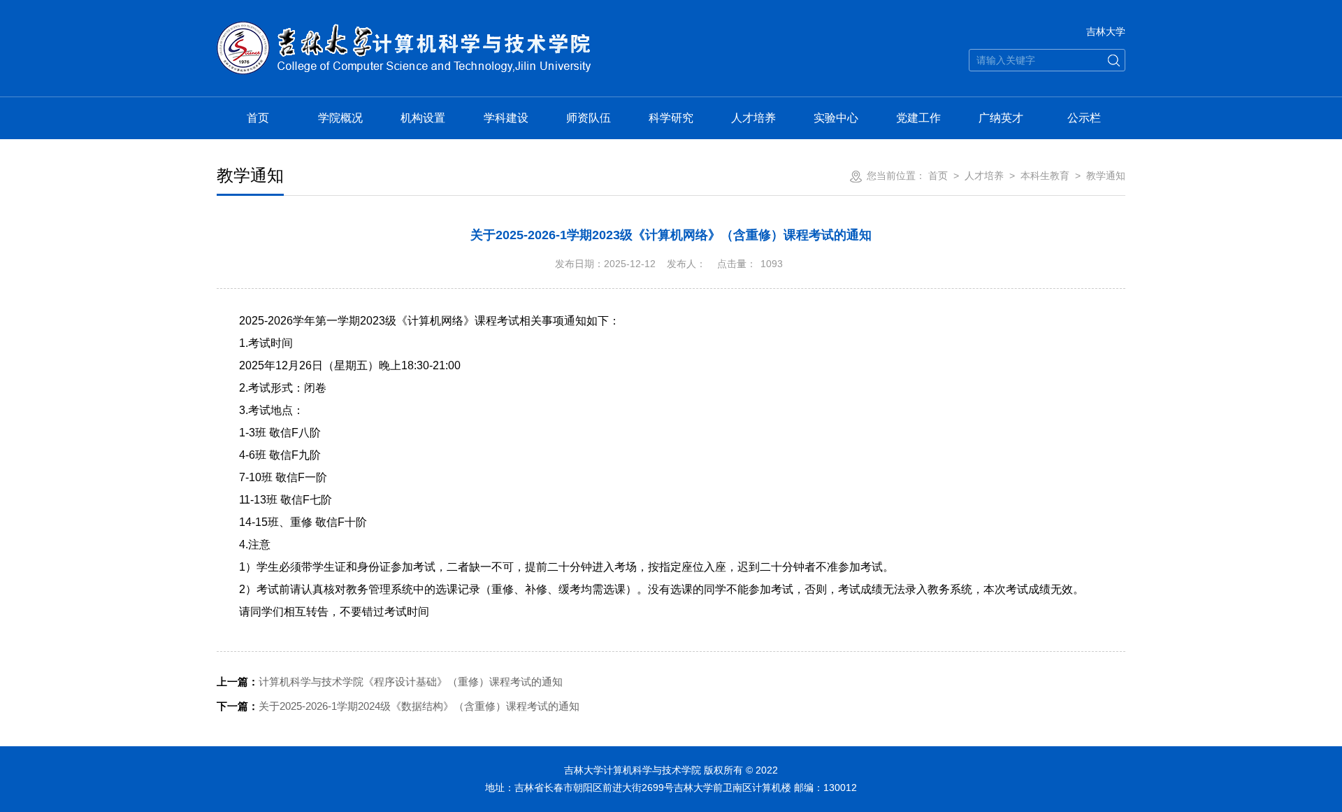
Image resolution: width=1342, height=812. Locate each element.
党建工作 (918, 118)
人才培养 (753, 118)
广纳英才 (1001, 118)
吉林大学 (1105, 31)
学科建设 (506, 118)
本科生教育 (1044, 175)
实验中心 (836, 118)
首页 (258, 118)
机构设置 (423, 118)
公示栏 (1084, 118)
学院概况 (340, 118)
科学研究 (671, 118)
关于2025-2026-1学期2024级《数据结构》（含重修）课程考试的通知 (398, 706)
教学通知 (1105, 175)
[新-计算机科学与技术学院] (404, 29)
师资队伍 (588, 118)
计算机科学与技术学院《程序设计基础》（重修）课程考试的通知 (390, 682)
